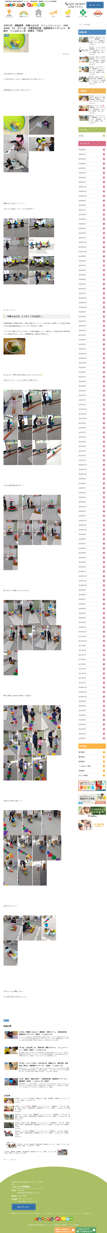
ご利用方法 (37, 1213)
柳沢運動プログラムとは (17, 1213)
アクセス (67, 1213)
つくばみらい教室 (85, 766)
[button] (104, 25)
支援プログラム (28, 1213)
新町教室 (82, 761)
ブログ (43, 1213)
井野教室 (82, 771)
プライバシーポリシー (76, 1213)
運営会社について (88, 1213)
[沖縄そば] (14, 346)
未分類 (6, 1020)
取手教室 (82, 752)
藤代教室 (82, 757)
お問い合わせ (96, 5)
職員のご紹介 (50, 1213)
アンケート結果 (59, 1213)
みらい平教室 (83, 775)
